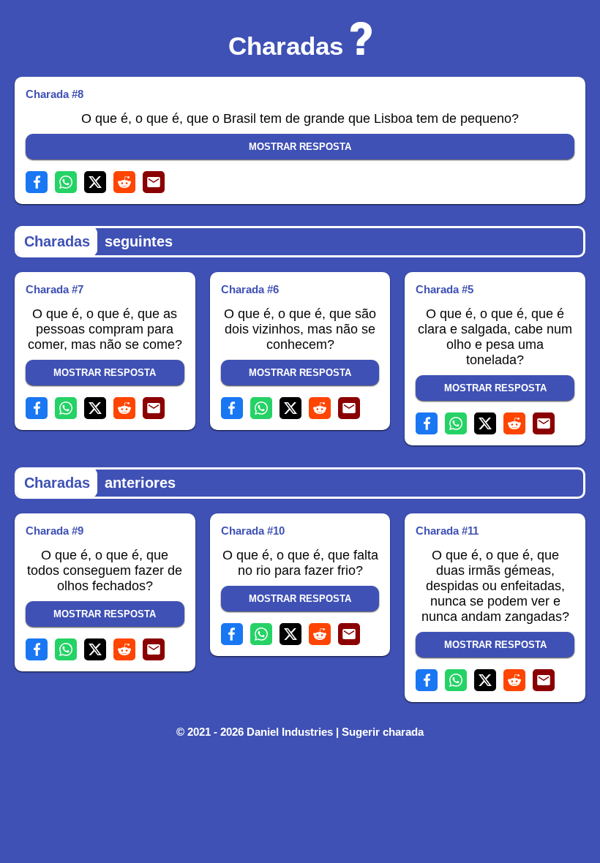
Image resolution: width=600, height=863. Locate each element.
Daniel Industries (290, 732)
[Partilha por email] (154, 182)
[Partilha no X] (95, 182)
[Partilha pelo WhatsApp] (66, 182)
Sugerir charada (383, 732)
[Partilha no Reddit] (124, 182)
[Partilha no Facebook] (37, 182)
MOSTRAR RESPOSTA (300, 146)
